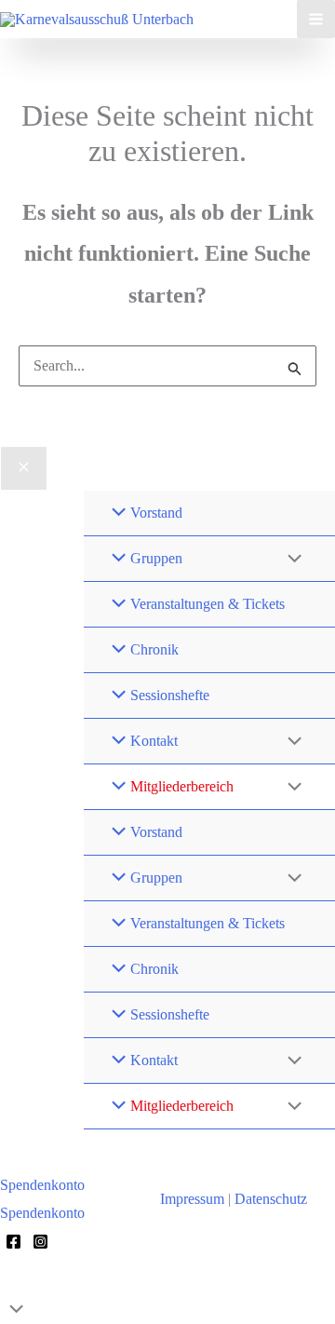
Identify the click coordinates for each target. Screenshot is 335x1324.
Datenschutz (270, 1199)
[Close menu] (23, 468)
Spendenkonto (42, 1213)
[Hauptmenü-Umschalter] (316, 19)
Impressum (192, 1199)
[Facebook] (13, 1242)
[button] (57, 1185)
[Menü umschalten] (290, 559)
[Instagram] (40, 1242)
